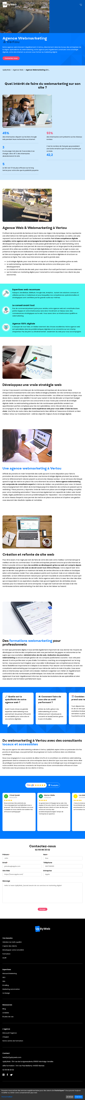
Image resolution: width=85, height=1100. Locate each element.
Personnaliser (7, 1097)
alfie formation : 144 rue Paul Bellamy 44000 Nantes (23, 1065)
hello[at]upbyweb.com (11, 1057)
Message (6, 881)
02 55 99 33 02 (42, 849)
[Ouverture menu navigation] (81, 5)
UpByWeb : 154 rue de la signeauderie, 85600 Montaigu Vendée (27, 1061)
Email (4, 863)
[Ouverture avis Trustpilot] (53, 785)
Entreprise (47, 871)
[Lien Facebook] (7, 1075)
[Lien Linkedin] (3, 1075)
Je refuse (69, 1097)
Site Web (6, 871)
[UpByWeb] (9, 5)
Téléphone (47, 863)
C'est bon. (78, 1097)
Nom (45, 854)
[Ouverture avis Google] (36, 785)
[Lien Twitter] (11, 1075)
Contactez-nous (11, 58)
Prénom (5, 854)
